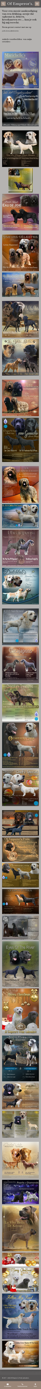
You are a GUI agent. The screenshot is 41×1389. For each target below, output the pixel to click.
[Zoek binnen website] (3, 4)
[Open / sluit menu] (37, 4)
